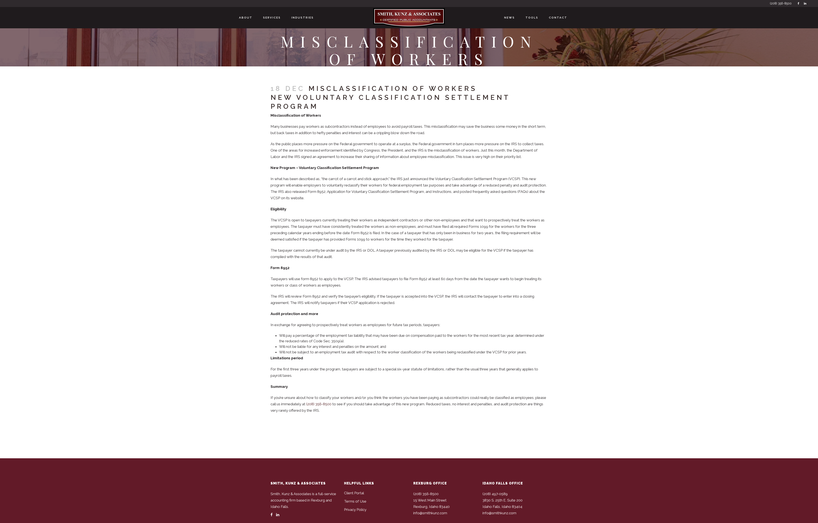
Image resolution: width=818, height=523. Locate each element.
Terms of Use (355, 501)
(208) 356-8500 (781, 3)
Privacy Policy (355, 509)
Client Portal (354, 493)
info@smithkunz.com (430, 513)
